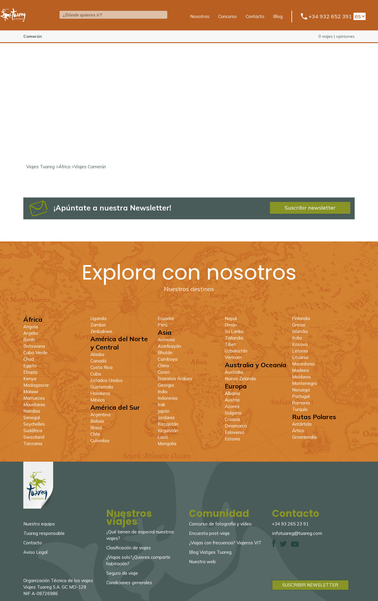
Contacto (255, 16)
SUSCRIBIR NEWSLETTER (310, 585)
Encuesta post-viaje (209, 533)
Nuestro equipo (39, 524)
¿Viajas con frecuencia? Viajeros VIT (225, 543)
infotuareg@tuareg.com (297, 533)
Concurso (227, 16)
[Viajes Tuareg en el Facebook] (274, 545)
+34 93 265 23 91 (290, 524)
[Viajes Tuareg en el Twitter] (283, 545)
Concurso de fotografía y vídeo (220, 524)
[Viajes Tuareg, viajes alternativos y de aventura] (13, 25)
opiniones (345, 36)
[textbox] (113, 15)
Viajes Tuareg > (42, 166)
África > (66, 166)
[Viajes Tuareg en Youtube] (295, 545)
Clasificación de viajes (128, 548)
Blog (278, 16)
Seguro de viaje (122, 573)
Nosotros (199, 16)
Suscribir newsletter (310, 207)
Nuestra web (202, 561)
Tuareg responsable (44, 533)
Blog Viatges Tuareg (210, 552)
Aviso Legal (35, 552)
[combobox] (113, 15)
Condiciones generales (129, 582)
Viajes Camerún (90, 166)
